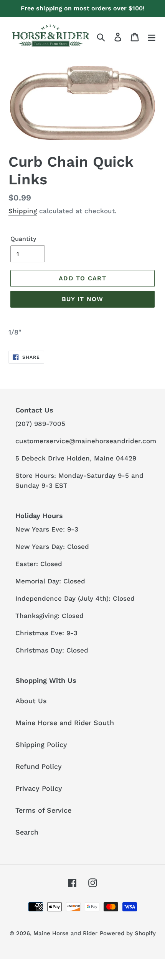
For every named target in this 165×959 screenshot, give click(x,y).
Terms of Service (43, 810)
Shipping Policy (41, 744)
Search (26, 832)
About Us (31, 701)
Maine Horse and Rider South (64, 723)
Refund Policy (38, 766)
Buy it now (83, 299)
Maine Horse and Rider (65, 933)
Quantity (23, 238)
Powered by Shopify (128, 933)
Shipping (22, 211)
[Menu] (151, 36)
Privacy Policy (38, 788)
